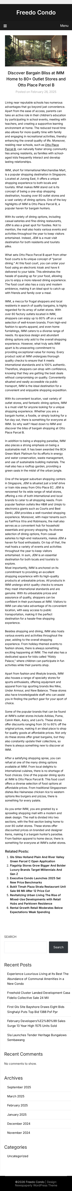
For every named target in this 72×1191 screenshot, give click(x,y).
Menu (64, 26)
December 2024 (18, 1124)
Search (10, 937)
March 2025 (15, 1096)
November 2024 (18, 1133)
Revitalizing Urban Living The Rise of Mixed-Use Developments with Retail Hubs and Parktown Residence (35, 899)
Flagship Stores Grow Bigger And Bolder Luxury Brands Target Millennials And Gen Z (38, 870)
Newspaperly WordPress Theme (36, 1185)
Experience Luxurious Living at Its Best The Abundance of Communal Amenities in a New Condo (38, 979)
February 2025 (17, 1105)
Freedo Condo (36, 12)
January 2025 (17, 1114)
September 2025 (19, 1087)
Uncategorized (17, 1156)
